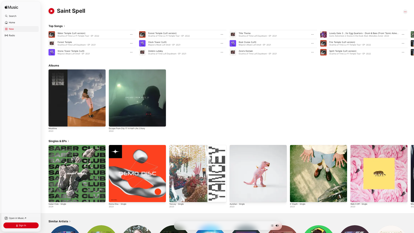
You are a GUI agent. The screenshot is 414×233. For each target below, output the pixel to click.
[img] (11, 7)
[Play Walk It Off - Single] (354, 198)
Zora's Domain (246, 51)
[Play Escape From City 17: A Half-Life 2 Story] (112, 122)
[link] (57, 26)
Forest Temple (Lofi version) (162, 33)
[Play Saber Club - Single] (52, 198)
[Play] (51, 11)
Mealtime (53, 70)
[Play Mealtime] (52, 122)
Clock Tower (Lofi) (157, 42)
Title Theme (245, 33)
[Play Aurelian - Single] (233, 198)
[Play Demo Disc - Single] (112, 198)
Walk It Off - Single (359, 146)
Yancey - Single (177, 146)
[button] (21, 16)
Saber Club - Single (58, 146)
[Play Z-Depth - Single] (294, 198)
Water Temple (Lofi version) (71, 33)
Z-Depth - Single (298, 146)
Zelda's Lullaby (155, 51)
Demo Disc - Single (118, 146)
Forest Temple (65, 42)
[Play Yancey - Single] (173, 198)
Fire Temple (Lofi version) (342, 42)
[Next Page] (411, 43)
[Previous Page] (45, 43)
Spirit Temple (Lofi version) (342, 51)
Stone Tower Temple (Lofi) (71, 51)
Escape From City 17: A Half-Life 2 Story (129, 70)
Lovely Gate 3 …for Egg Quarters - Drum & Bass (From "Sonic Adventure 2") (367, 33)
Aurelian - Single (238, 146)
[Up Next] (272, 225)
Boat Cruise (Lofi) (247, 42)
